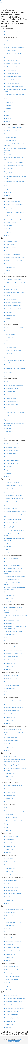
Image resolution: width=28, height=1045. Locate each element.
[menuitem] (1, 3)
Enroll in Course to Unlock (14, 1041)
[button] (1, 1)
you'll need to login (19, 1039)
